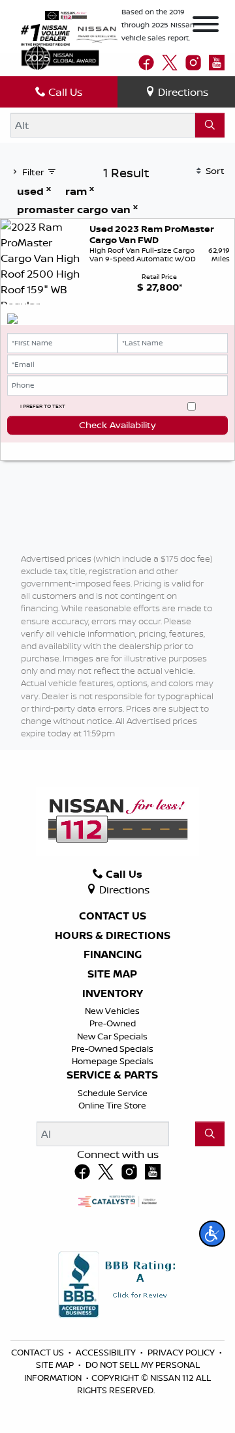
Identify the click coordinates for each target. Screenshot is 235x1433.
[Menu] (205, 26)
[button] (212, 1234)
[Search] (210, 125)
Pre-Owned (112, 1023)
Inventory (112, 994)
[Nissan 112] (65, 14)
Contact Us (112, 916)
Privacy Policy (182, 1352)
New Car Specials (112, 1036)
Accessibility (107, 1352)
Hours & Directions (112, 936)
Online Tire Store (112, 1105)
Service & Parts (112, 1075)
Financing (113, 955)
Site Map (112, 974)
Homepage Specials (112, 1061)
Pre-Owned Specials (112, 1048)
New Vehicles (112, 1011)
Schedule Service (113, 1093)
